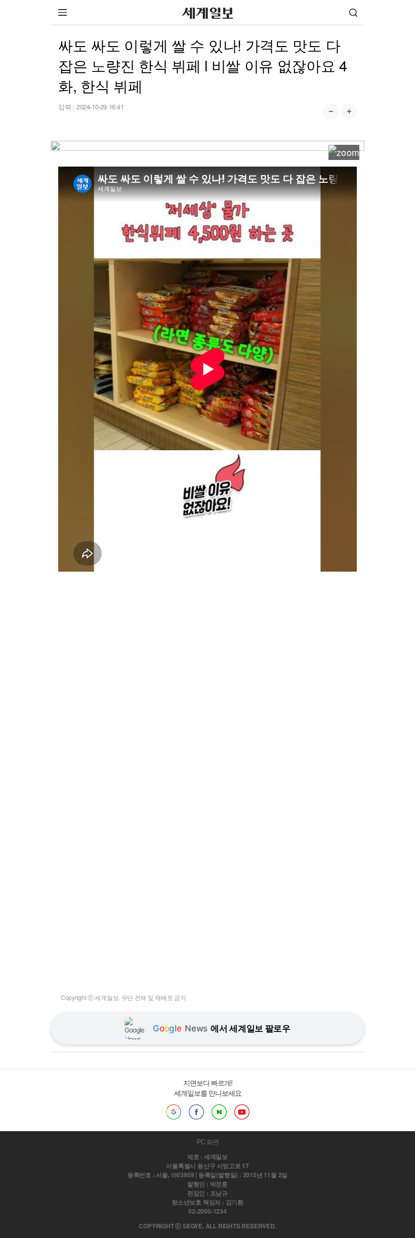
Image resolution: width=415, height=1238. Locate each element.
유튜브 (242, 1112)
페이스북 (196, 1112)
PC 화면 (208, 1141)
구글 (173, 1112)
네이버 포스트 (219, 1112)
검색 (353, 12)
